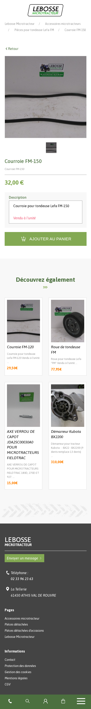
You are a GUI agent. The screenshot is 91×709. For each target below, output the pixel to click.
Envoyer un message (22, 558)
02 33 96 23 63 (22, 579)
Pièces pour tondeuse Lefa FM (34, 30)
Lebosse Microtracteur (19, 23)
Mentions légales (16, 678)
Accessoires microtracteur (22, 618)
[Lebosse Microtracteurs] (45, 10)
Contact (10, 659)
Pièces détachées (16, 624)
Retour (13, 49)
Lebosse (18, 541)
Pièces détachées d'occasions (24, 630)
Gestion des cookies (18, 672)
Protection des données (20, 666)
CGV (8, 684)
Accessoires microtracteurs (63, 23)
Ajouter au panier (50, 239)
